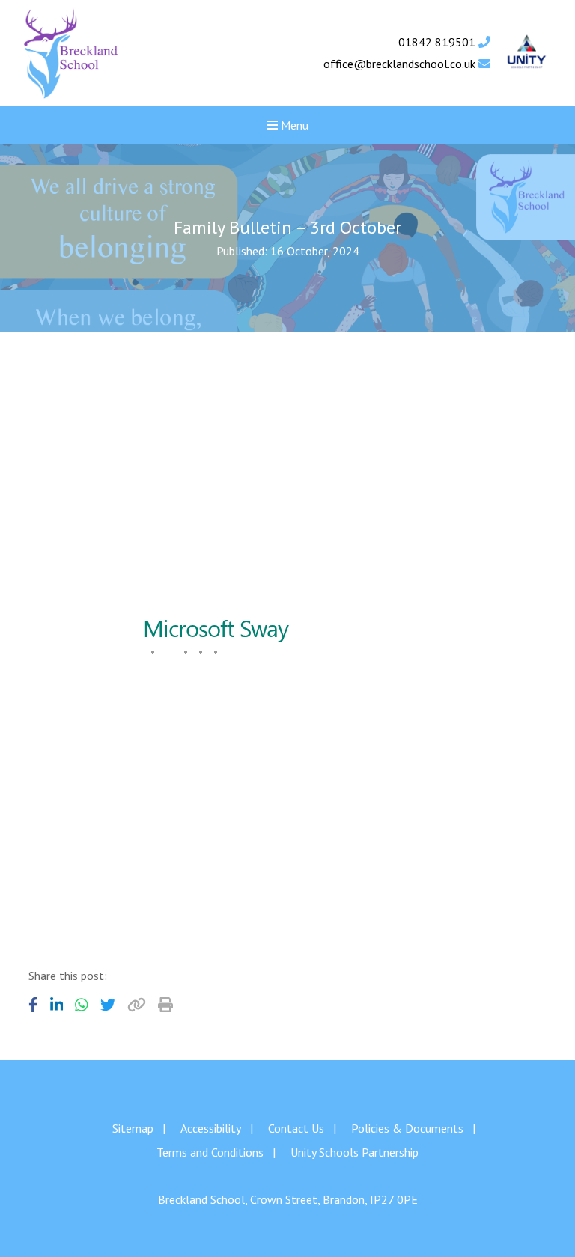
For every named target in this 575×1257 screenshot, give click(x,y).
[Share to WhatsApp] (81, 1004)
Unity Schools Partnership (354, 1152)
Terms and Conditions (210, 1152)
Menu (293, 125)
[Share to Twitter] (107, 1004)
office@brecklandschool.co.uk (400, 63)
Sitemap (132, 1128)
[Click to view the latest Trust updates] (526, 52)
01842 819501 (438, 42)
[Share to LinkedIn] (57, 1004)
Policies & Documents (407, 1128)
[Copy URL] (136, 1004)
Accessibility (210, 1128)
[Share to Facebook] (33, 1004)
